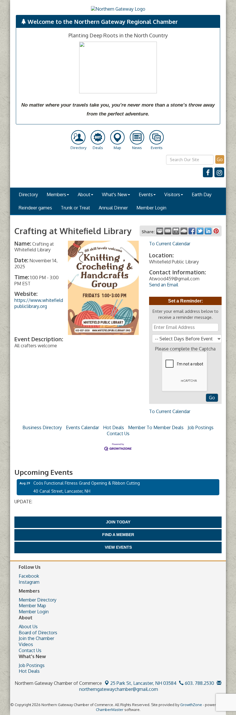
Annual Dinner (113, 208)
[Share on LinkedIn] (208, 231)
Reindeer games (35, 208)
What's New (114, 194)
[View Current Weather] (183, 231)
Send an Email (163, 285)
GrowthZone (191, 704)
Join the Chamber (36, 638)
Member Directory (37, 600)
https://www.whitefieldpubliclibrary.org (38, 303)
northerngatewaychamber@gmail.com (118, 689)
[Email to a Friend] (167, 231)
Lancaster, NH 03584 (143, 683)
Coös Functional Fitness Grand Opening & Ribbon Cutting (86, 483)
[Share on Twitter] (200, 231)
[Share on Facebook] (192, 231)
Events (146, 194)
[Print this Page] (159, 231)
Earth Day (202, 194)
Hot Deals (113, 427)
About (84, 194)
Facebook (29, 576)
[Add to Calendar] (175, 231)
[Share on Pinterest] (216, 231)
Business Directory (42, 427)
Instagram (29, 582)
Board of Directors (38, 632)
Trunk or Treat (75, 208)
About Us (28, 626)
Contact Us (118, 433)
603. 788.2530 (199, 683)
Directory (28, 194)
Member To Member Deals (156, 427)
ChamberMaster (109, 709)
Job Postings (201, 427)
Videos (26, 644)
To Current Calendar (169, 243)
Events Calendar (82, 427)
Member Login (151, 208)
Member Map (32, 605)
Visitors (172, 194)
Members (56, 194)
